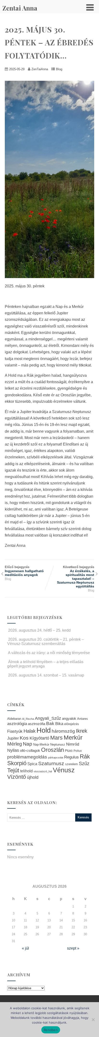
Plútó (69, 750)
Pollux (78, 750)
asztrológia (17, 723)
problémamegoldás (27, 756)
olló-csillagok (30, 750)
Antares (82, 718)
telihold (26, 771)
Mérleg (14, 744)
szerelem (71, 764)
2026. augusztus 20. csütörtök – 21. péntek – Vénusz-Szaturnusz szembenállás (45, 641)
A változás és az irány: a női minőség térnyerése (49, 653)
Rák (85, 756)
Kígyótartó (39, 738)
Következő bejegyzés (75, 576)
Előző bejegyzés (24, 571)
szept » (73, 948)
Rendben (51, 1030)
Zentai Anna (19, 8)
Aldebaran (14, 718)
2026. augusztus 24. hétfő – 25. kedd (39, 630)
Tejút (13, 770)
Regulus (71, 757)
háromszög (63, 731)
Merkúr (73, 737)
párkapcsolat (55, 757)
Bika (59, 723)
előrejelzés (71, 724)
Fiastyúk (15, 731)
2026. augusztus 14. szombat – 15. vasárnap (46, 675)
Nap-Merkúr (41, 744)
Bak (50, 723)
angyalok (69, 718)
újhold (32, 777)
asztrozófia (36, 724)
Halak (30, 731)
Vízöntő (16, 777)
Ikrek (81, 731)
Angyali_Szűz (48, 718)
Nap (27, 744)
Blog (59, 69)
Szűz (84, 763)
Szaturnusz (51, 763)
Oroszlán (52, 750)
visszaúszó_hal (43, 771)
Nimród (72, 744)
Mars (56, 738)
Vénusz (64, 770)
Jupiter (13, 738)
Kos (24, 738)
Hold (44, 730)
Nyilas (13, 750)
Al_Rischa (28, 718)
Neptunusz (57, 744)
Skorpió (16, 763)
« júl (25, 948)
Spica (32, 764)
